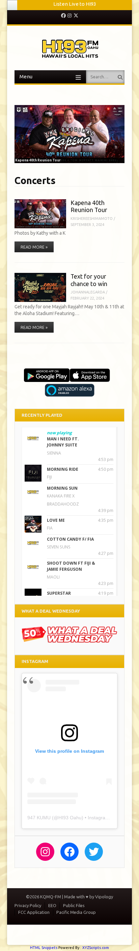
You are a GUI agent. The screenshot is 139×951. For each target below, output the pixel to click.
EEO (52, 909)
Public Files (74, 909)
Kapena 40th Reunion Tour (89, 210)
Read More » (34, 251)
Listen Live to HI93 (74, 4)
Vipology (104, 900)
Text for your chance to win (89, 283)
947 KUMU (39, 821)
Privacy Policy (28, 909)
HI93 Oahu (70, 821)
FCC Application (34, 916)
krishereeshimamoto (92, 222)
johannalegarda (88, 296)
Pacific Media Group (76, 916)
